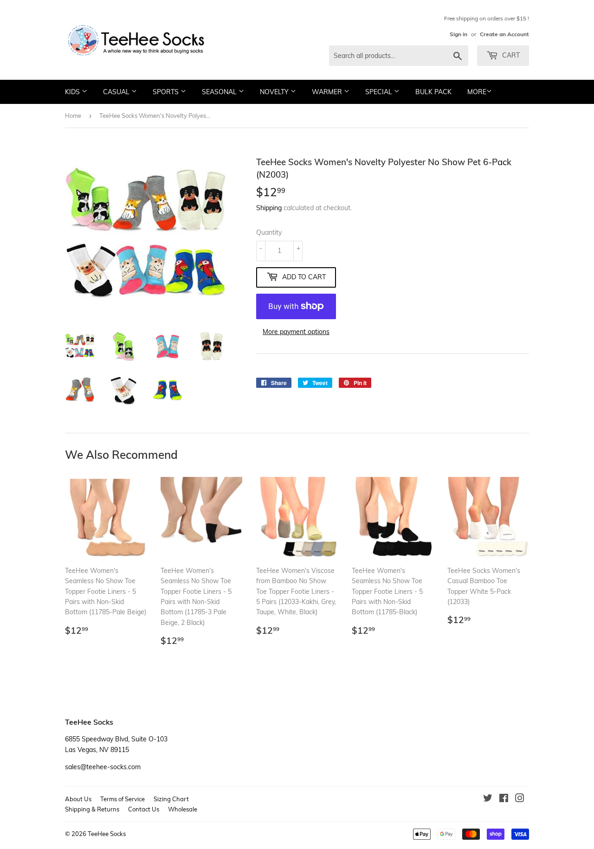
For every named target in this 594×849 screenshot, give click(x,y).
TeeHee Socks (107, 833)
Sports (167, 92)
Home (73, 115)
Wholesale (182, 809)
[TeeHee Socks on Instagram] (519, 799)
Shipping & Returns (92, 809)
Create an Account (504, 34)
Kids (73, 92)
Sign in (458, 34)
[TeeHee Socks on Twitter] (487, 799)
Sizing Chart (171, 799)
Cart (510, 55)
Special (379, 92)
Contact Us (143, 809)
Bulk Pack (433, 92)
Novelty (275, 92)
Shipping (269, 208)
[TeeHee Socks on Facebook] (504, 799)
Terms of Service (122, 799)
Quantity (269, 232)
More (476, 92)
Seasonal (220, 92)
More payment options (296, 332)
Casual (117, 92)
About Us (78, 799)
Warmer (328, 92)
